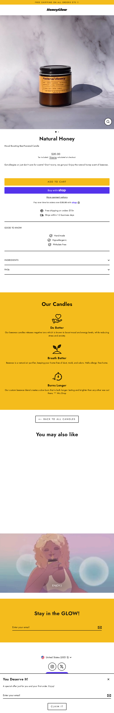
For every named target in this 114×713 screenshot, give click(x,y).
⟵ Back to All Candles (57, 419)
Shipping (53, 157)
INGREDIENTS (11, 260)
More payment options (57, 197)
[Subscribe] (108, 695)
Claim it (57, 706)
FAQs (7, 269)
